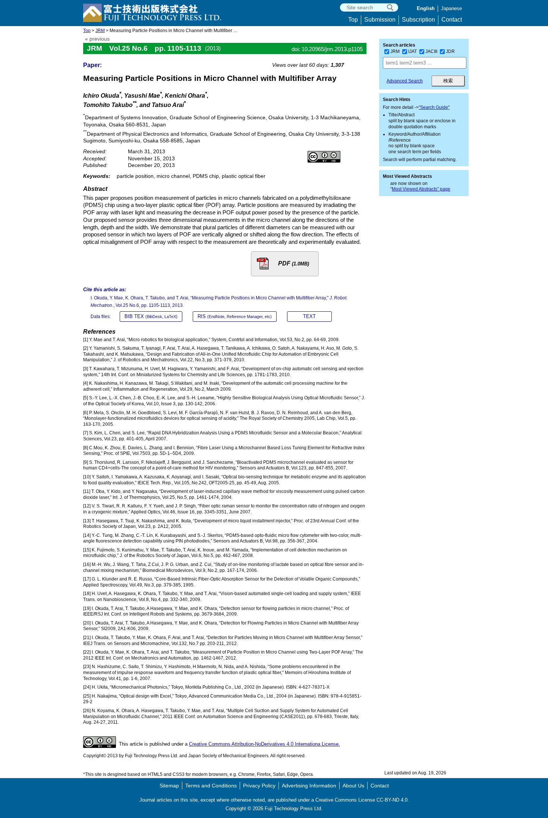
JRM (100, 30)
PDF (293, 263)
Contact (451, 19)
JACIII (431, 51)
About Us (353, 786)
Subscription (418, 19)
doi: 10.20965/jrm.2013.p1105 (327, 49)
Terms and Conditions (211, 786)
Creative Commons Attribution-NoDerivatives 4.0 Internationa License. (264, 744)
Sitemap (169, 786)
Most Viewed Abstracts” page (421, 189)
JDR (450, 51)
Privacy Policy (259, 786)
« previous (97, 39)
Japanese (451, 8)
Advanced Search (405, 81)
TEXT (309, 316)
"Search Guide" (434, 107)
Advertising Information (309, 786)
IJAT (412, 51)
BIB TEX (151, 316)
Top (353, 19)
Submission (380, 19)
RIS (235, 316)
